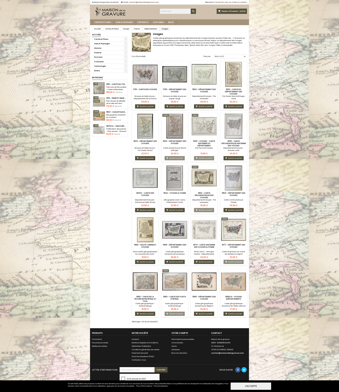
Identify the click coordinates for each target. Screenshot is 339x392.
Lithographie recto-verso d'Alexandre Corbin (174, 201)
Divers (97, 70)
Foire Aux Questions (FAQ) (143, 356)
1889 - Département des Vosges (204, 297)
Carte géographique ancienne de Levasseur (175, 252)
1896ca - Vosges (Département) (233, 297)
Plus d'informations (144, 386)
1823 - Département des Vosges (145, 142)
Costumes (158, 22)
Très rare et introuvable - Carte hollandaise (116, 88)
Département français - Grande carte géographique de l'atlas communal (233, 151)
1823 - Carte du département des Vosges (233, 91)
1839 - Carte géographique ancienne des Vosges (233, 143)
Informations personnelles (182, 339)
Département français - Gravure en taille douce (145, 201)
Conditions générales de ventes (145, 349)
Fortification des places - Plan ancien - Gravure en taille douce (116, 131)
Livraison (135, 339)
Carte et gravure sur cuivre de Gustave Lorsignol (233, 252)
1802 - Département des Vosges (204, 90)
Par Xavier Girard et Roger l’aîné (233, 97)
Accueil (96, 34)
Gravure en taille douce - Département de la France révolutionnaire (145, 98)
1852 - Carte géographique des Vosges (204, 195)
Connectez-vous (221, 2)
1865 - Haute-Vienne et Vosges (145, 245)
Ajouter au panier (145, 106)
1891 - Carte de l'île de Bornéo (116, 84)
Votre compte (179, 333)
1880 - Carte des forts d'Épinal (174, 297)
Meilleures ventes (99, 346)
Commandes (177, 342)
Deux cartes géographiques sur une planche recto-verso (145, 254)
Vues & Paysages (124, 22)
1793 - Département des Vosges (174, 90)
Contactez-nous (139, 360)
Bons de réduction (179, 353)
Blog (171, 22)
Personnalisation (161, 386)
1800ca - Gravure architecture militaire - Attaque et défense (116, 126)
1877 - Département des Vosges (233, 245)
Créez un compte (239, 2)
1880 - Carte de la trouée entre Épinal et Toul (145, 299)
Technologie (100, 66)
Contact (216, 333)
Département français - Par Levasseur (204, 201)
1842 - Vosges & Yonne (174, 193)
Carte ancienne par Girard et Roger (174, 149)
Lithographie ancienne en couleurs (116, 116)
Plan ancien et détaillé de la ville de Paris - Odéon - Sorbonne (115, 103)
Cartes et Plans (103, 22)
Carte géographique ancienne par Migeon (204, 304)
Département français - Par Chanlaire (204, 97)
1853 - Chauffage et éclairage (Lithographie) (116, 112)
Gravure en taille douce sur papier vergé (174, 97)
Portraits (142, 22)
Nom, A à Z (230, 56)
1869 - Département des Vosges (174, 245)
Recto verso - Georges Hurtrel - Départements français (204, 254)
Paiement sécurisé (140, 353)
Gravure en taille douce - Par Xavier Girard (145, 149)
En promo (97, 77)
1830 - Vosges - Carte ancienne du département (204, 143)
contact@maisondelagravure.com (144, 2)
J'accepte (251, 386)
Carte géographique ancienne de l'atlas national (234, 304)
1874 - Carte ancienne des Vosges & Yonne (204, 245)
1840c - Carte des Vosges (145, 194)
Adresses (175, 349)
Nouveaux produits (100, 342)
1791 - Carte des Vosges (145, 89)
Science (97, 52)
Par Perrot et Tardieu (204, 148)
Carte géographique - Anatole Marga (145, 304)
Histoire (97, 48)
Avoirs (174, 346)
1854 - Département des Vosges (233, 194)
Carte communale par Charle (233, 201)
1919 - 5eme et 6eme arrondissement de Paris (116, 98)
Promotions (97, 339)
